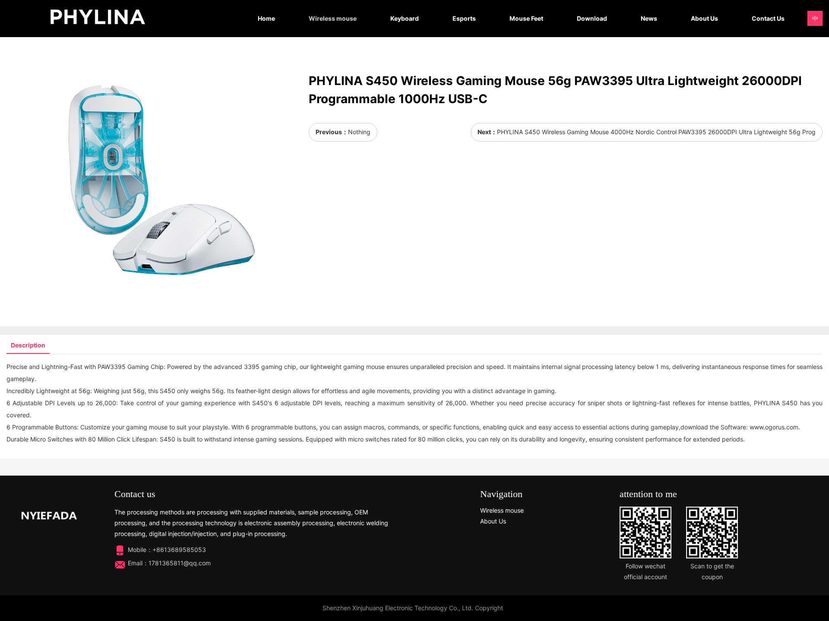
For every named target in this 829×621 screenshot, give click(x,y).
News (649, 18)
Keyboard (404, 18)
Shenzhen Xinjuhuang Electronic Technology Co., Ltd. (398, 608)
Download (592, 18)
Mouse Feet (526, 18)
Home (266, 18)
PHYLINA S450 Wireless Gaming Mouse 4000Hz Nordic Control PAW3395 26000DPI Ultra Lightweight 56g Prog (656, 132)
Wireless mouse (333, 18)
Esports (464, 18)
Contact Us (768, 18)
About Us (704, 18)
